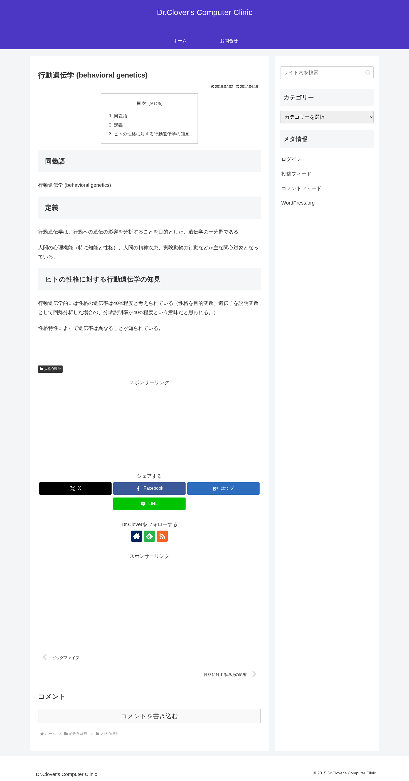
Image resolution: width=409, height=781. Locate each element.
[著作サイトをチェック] (136, 536)
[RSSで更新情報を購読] (162, 536)
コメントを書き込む (149, 716)
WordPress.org (298, 203)
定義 (118, 124)
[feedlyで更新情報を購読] (149, 536)
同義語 (120, 115)
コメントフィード (301, 188)
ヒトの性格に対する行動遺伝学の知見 (151, 133)
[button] (368, 72)
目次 (141, 103)
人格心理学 (52, 369)
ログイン (291, 159)
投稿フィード (296, 174)
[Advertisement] (149, 426)
